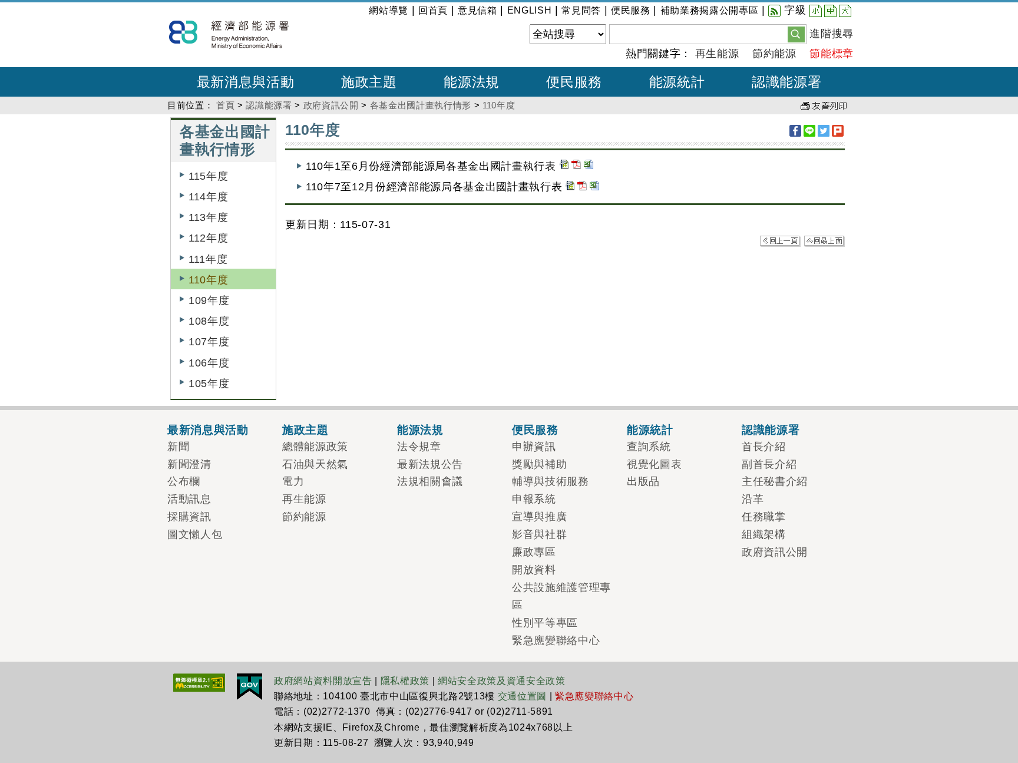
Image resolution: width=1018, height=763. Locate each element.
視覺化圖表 (654, 464)
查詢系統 (649, 446)
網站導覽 (388, 10)
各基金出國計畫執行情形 (420, 105)
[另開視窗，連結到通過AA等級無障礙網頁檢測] (199, 682)
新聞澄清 (189, 464)
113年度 (208, 217)
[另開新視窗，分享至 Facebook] (795, 131)
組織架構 (764, 534)
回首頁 (433, 10)
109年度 (209, 300)
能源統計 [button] (677, 82)
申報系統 (534, 499)
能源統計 (650, 429)
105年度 (209, 383)
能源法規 (420, 429)
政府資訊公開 (331, 105)
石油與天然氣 (315, 464)
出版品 (643, 481)
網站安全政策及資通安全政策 (502, 681)
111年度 (208, 259)
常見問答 (581, 10)
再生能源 (717, 54)
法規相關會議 (430, 481)
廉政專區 (534, 552)
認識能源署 (269, 105)
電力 (293, 481)
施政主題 (305, 429)
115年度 (208, 176)
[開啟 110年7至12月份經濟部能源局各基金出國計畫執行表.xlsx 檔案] (594, 187)
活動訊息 (189, 499)
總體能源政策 (315, 446)
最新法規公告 (430, 464)
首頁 (225, 105)
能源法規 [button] (472, 82)
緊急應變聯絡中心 (556, 640)
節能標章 (831, 54)
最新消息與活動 (208, 429)
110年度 (498, 105)
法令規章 (419, 446)
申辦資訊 (534, 446)
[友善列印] (823, 105)
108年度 (209, 321)
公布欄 (183, 481)
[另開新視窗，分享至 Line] (809, 131)
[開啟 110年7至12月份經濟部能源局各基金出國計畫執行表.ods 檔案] (569, 187)
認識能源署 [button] (786, 82)
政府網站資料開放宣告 (323, 681)
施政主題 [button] (369, 82)
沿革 (753, 499)
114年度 (208, 197)
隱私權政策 (405, 681)
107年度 (209, 342)
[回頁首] (824, 240)
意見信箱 (477, 10)
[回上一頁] (780, 240)
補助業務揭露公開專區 (709, 10)
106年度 (209, 363)
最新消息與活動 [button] (246, 82)
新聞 (178, 446)
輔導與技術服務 (550, 481)
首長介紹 (764, 446)
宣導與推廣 (539, 517)
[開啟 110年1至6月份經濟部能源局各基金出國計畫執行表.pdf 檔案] (576, 166)
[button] (796, 33)
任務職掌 (764, 517)
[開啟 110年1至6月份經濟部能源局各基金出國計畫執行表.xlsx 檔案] (588, 166)
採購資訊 (189, 517)
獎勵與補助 (539, 464)
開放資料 (534, 570)
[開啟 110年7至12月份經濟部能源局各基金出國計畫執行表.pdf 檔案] (582, 187)
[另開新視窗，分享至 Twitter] (824, 131)
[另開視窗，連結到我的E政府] (249, 686)
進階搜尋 (831, 33)
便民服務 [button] (574, 82)
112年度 (208, 238)
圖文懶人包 (194, 534)
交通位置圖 (522, 696)
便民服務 (630, 10)
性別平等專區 (545, 623)
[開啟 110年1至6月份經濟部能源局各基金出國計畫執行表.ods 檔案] (564, 166)
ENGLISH (529, 10)
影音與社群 (539, 534)
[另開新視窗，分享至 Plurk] (838, 131)
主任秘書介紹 (775, 481)
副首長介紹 (769, 464)
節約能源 (774, 54)
